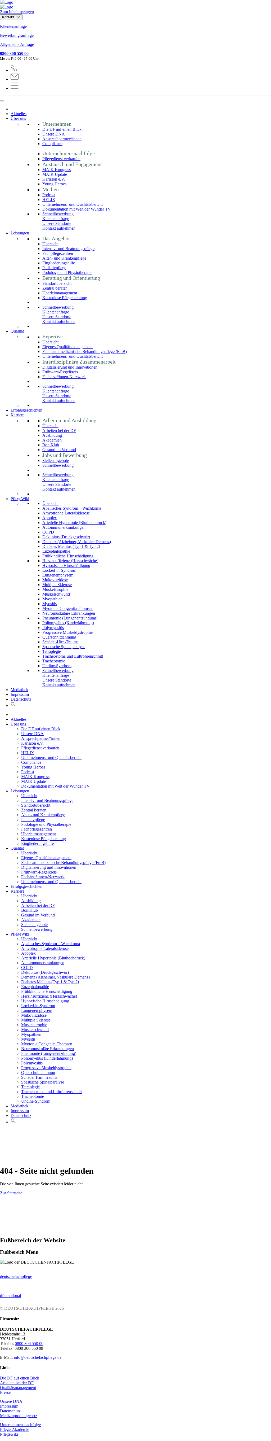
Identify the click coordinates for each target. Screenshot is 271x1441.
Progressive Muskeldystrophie (67, 632)
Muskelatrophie (55, 589)
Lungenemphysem (57, 575)
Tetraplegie (51, 651)
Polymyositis (53, 627)
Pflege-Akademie (14, 1429)
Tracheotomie (53, 661)
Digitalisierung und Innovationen (69, 367)
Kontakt (8, 17)
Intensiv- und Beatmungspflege (68, 248)
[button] (13, 705)
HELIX (48, 199)
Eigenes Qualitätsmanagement (67, 346)
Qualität (17, 331)
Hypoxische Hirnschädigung (66, 565)
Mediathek (19, 689)
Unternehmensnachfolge (20, 1424)
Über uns (18, 118)
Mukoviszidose (55, 580)
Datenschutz (21, 699)
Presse (5, 1392)
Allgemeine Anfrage (17, 44)
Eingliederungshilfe (58, 263)
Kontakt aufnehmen (58, 228)
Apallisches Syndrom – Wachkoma (71, 508)
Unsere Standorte (56, 223)
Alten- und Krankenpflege (64, 258)
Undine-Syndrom (56, 665)
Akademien (52, 440)
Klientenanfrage (13, 26)
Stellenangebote (55, 460)
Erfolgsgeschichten (26, 410)
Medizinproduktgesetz (18, 1415)
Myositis (49, 603)
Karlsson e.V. (53, 179)
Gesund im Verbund (59, 449)
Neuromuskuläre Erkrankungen (68, 613)
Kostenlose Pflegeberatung (64, 297)
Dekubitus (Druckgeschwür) (66, 537)
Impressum (20, 694)
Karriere (17, 415)
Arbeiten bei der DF (59, 430)
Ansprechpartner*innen (62, 139)
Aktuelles (18, 113)
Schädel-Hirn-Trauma (60, 642)
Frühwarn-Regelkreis (60, 372)
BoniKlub (50, 445)
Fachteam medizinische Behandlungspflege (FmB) (84, 351)
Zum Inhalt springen (17, 12)
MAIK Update (54, 174)
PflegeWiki (20, 498)
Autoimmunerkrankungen (63, 527)
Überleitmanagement (59, 293)
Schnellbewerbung (58, 214)
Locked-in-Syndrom (59, 570)
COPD (48, 532)
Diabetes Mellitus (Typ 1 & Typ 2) (71, 546)
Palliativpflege (54, 267)
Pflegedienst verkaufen (61, 158)
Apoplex (49, 518)
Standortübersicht (56, 283)
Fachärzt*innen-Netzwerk (64, 376)
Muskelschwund (56, 594)
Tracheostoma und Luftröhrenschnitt (72, 656)
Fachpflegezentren (57, 253)
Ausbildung (52, 435)
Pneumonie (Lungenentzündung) (69, 618)
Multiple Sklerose (57, 584)
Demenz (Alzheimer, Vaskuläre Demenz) (76, 541)
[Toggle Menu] (2, 101)
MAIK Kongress (56, 169)
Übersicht (50, 244)
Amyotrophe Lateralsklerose (66, 513)
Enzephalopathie (56, 551)
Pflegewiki (9, 1434)
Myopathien (52, 599)
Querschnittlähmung (59, 637)
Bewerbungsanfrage (17, 35)
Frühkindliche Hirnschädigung (67, 556)
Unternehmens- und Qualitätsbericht (72, 204)
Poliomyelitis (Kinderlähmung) (68, 623)
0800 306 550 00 (14, 53)
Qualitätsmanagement (18, 1387)
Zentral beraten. (55, 288)
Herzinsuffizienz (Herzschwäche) (70, 560)
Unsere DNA (53, 134)
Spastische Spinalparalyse (63, 646)
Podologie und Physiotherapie (67, 272)
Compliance (52, 143)
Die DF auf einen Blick (62, 129)
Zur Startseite (11, 1193)
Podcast (48, 195)
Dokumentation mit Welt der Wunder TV (76, 209)
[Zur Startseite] (135, 5)
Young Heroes (54, 184)
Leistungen (20, 233)
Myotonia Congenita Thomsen (67, 608)
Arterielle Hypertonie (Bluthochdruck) (74, 522)
